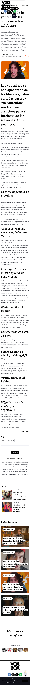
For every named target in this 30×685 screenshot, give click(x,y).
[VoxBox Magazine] (6, 4)
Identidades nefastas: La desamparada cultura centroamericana (20, 496)
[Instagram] (8, 11)
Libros (3, 440)
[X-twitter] (11, 11)
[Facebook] (5, 11)
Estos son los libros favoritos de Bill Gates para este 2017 (14, 541)
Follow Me (15, 452)
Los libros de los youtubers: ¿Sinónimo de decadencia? (15, 564)
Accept (25, 681)
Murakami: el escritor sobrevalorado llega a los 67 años (15, 610)
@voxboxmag (15, 645)
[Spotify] (14, 11)
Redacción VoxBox (7, 54)
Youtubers (11, 440)
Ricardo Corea (7, 598)
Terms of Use (12, 683)
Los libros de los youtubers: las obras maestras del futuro (13, 587)
